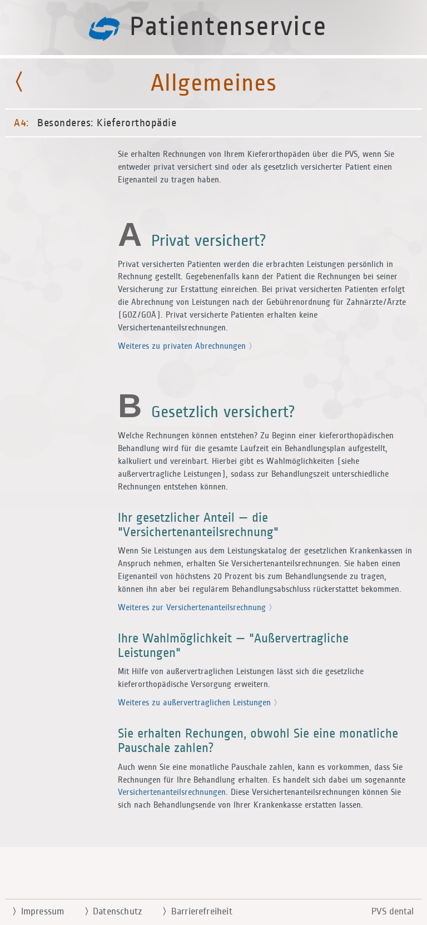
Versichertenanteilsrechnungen (172, 792)
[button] (213, 462)
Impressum (38, 911)
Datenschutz (113, 911)
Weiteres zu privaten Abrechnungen (183, 346)
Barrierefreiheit (197, 911)
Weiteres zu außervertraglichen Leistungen (196, 703)
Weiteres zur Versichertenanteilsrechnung (193, 607)
